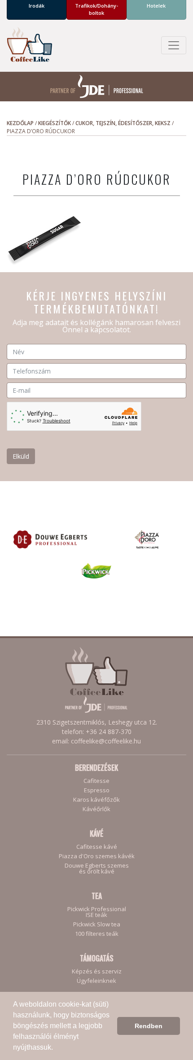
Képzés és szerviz (97, 971)
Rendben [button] (148, 1026)
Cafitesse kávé (96, 847)
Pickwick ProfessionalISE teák (96, 912)
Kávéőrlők (96, 809)
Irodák (36, 5)
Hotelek (156, 5)
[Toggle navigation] (173, 45)
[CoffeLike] (29, 45)
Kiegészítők (54, 123)
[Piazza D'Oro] (147, 538)
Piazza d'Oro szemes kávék (97, 856)
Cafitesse (96, 781)
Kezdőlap (20, 123)
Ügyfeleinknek (96, 981)
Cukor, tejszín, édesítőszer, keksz (123, 123)
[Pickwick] (97, 569)
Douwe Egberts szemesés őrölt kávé (97, 868)
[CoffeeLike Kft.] (96, 680)
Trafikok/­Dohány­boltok (96, 9)
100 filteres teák (96, 934)
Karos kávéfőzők (96, 800)
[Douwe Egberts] (50, 538)
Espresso (97, 790)
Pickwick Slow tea (96, 924)
